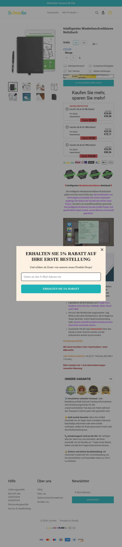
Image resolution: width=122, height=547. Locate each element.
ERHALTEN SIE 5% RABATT (61, 288)
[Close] (102, 249)
